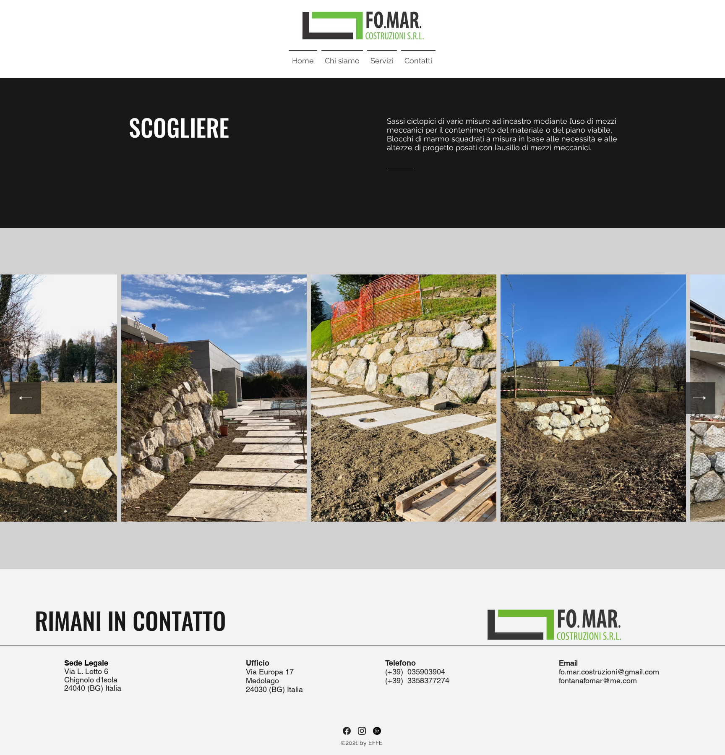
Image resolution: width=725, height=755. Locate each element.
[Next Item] (699, 398)
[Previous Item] (25, 398)
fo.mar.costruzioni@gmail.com (609, 671)
